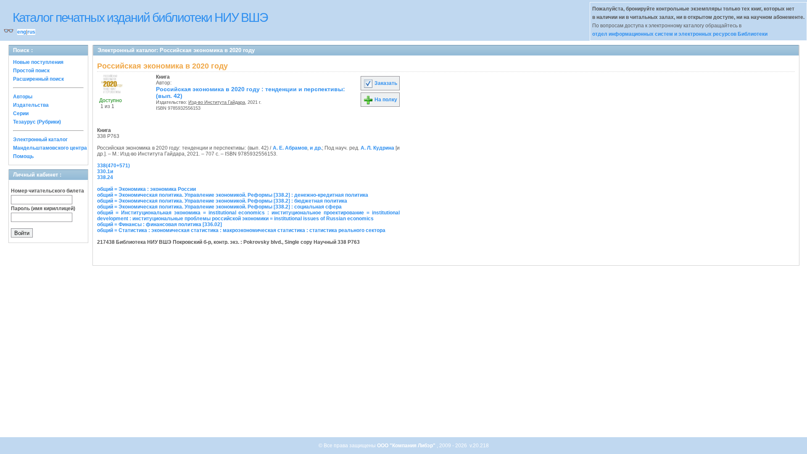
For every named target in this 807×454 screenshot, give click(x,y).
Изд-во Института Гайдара (216, 102)
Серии (21, 113)
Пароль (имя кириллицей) (43, 208)
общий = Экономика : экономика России (146, 189)
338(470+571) (113, 166)
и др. (316, 148)
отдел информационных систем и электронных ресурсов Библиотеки (679, 34)
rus (31, 32)
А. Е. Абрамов (290, 148)
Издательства (31, 105)
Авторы (22, 97)
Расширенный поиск (38, 79)
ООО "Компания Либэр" (407, 446)
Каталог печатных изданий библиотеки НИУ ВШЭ (140, 17)
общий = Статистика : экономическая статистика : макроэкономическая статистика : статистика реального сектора (241, 230)
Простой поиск (31, 71)
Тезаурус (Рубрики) (37, 122)
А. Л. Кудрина (377, 148)
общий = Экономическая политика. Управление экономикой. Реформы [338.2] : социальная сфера (219, 207)
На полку (385, 100)
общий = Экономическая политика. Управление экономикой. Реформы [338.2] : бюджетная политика (222, 201)
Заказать (385, 83)
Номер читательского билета (47, 191)
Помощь (23, 156)
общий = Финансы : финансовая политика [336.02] (159, 224)
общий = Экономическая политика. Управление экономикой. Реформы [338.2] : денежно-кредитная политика (232, 195)
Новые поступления (38, 62)
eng (21, 32)
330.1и (105, 171)
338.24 (105, 177)
